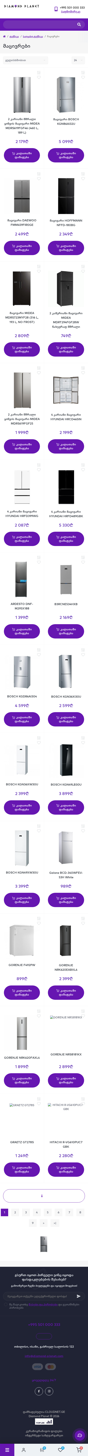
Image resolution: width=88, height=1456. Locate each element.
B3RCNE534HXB (66, 604)
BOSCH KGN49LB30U (66, 784)
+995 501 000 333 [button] (44, 1324)
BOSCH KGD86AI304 (22, 696)
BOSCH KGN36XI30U (66, 696)
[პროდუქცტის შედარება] (39, 73)
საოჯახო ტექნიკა (33, 36)
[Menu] (7, 1450)
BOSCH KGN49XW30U (22, 872)
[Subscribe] (79, 1296)
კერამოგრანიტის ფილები (44, 1431)
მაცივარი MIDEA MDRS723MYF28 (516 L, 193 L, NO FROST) (21, 317)
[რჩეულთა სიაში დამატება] (39, 77)
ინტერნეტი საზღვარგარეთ (44, 1435)
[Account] (23, 1450)
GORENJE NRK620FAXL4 (22, 1058)
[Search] (79, 24)
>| (55, 1223)
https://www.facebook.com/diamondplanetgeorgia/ (39, 1391)
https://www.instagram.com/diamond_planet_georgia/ (49, 1391)
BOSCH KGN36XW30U (22, 784)
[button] (72, 8)
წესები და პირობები (43, 1304)
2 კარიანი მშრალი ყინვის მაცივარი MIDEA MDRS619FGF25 (22, 419)
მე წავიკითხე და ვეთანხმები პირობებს (44, 1306)
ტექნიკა (14, 36)
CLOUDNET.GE (55, 1411)
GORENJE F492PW (22, 965)
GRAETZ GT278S (22, 1142)
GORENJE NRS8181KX (66, 1054)
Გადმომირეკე (70, 11)
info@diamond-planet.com (44, 1356)
